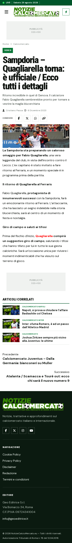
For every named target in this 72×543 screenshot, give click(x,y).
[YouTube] (31, 430)
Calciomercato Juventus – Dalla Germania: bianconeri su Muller (28, 360)
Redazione (10, 473)
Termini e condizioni (16, 479)
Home (6, 44)
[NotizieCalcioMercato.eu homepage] (36, 12)
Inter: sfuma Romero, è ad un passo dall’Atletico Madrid (45, 325)
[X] (14, 430)
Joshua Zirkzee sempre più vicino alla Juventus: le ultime (44, 339)
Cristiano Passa (14, 110)
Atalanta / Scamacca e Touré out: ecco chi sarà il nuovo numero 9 (37, 378)
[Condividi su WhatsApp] (35, 118)
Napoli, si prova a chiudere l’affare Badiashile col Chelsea (45, 312)
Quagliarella (44, 236)
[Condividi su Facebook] (19, 118)
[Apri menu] (6, 12)
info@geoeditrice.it (15, 519)
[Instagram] (23, 430)
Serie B (7, 50)
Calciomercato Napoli (33, 307)
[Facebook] (6, 430)
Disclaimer (9, 467)
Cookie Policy (12, 454)
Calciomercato (21, 44)
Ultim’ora (65, 11)
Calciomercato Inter (33, 320)
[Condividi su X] (27, 118)
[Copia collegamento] (43, 118)
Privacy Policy (12, 461)
